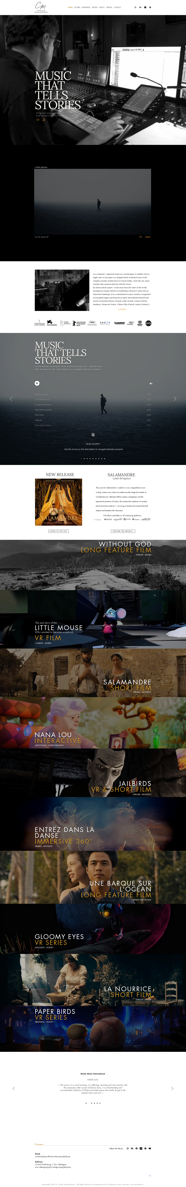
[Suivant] (175, 399)
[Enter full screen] (147, 231)
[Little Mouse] (104, 458)
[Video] (38, 119)
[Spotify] (150, 7)
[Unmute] (41, 231)
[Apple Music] (145, 7)
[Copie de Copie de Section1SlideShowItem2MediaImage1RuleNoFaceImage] (94, 1103)
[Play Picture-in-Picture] (143, 231)
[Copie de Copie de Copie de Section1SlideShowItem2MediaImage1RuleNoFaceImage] (97, 1103)
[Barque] (98, 458)
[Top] (149, 1175)
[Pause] (37, 231)
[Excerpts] (81, 458)
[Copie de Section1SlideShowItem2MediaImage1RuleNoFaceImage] (91, 1103)
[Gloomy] (84, 458)
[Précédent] (11, 399)
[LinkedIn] (140, 7)
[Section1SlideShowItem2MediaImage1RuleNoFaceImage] (88, 1103)
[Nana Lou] (101, 458)
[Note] (44, 119)
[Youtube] (150, 1148)
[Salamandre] (87, 458)
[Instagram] (135, 7)
